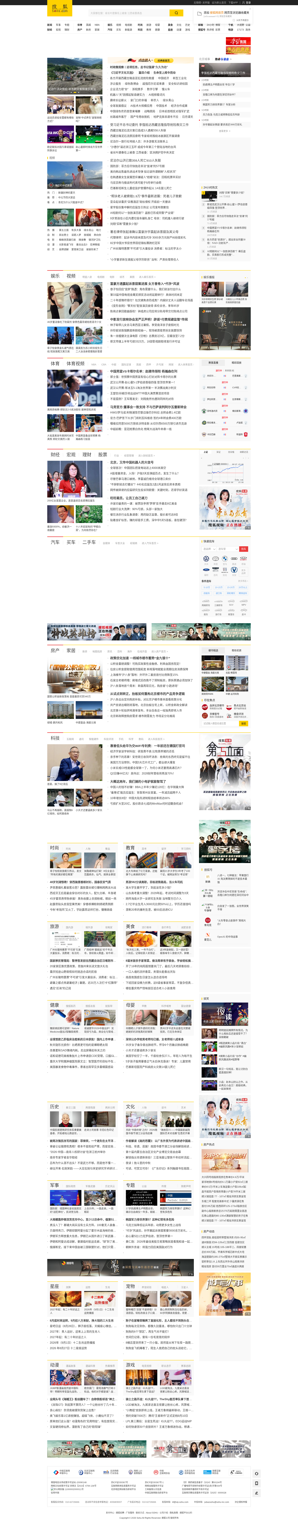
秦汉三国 (71, 1107)
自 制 (51, 234)
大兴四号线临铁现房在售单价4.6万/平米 (223, 1177)
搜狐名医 (90, 1006)
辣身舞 (83, 239)
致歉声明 (186, 1186)
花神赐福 (95, 244)
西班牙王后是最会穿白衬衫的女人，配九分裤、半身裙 (83, 893)
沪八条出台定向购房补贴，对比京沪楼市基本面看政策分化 (146, 699)
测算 (68, 1287)
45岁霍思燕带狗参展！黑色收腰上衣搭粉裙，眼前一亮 (83, 898)
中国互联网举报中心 (64, 1472)
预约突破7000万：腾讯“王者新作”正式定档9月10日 (157, 1415)
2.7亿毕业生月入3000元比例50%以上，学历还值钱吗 (158, 904)
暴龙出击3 (82, 244)
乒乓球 (159, 364)
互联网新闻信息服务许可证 (123, 1486)
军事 (58, 24)
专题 (66, 24)
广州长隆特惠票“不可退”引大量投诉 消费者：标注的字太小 (146, 248)
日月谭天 (187, 116)
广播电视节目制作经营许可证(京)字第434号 (202, 1486)
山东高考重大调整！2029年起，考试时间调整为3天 (157, 893)
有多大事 (76, 230)
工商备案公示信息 (153, 1489)
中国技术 (161, 105)
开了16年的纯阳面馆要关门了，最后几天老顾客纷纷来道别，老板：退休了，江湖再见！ (180, 966)
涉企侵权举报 (241, 1502)
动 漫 (51, 244)
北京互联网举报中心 (89, 1472)
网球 (170, 364)
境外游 (89, 927)
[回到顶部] (256, 1502)
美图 (132, 277)
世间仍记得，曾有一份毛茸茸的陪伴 (148, 1337)
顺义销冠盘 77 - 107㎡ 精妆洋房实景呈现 (224, 1196)
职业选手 (166, 1365)
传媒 (163, 1186)
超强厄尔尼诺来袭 (153, 83)
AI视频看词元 (157, 94)
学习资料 (186, 848)
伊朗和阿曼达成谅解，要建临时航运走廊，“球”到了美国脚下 (86, 1241)
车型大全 (120, 543)
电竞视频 (146, 1365)
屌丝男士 (64, 234)
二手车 (89, 542)
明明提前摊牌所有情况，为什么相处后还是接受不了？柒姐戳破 (233, 1033)
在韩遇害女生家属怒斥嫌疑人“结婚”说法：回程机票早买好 (145, 177)
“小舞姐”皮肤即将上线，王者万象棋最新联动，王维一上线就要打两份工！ (171, 1410)
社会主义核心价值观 (238, 41)
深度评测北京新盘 (241, 717)
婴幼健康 (186, 1006)
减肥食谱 (186, 927)
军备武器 (90, 1186)
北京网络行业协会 (114, 1472)
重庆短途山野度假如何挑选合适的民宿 (73, 971)
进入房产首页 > (159, 651)
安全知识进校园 (178, 83)
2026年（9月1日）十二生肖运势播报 (72, 1342)
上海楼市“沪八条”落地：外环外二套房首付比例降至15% (144, 674)
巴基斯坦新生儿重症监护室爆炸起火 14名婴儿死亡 (141, 188)
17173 (240, 29)
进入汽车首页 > (150, 543)
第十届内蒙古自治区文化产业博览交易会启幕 (153, 1152)
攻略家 (108, 927)
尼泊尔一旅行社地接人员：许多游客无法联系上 (139, 141)
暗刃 (98, 230)
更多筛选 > (243, 581)
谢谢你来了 (92, 249)
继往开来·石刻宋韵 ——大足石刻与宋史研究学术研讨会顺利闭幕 (89, 1168)
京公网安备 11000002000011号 (69, 1489)
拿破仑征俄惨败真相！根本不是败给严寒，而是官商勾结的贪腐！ (90, 1146)
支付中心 (110, 1513)
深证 (218, 452)
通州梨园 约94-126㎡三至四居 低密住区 (223, 1242)
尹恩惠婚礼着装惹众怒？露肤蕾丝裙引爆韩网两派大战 (83, 887)
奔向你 (97, 234)
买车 (118, 29)
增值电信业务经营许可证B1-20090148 (69, 1482)
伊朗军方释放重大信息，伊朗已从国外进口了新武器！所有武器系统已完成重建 (98, 1236)
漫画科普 (90, 1365)
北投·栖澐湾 (231, 673)
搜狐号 (207, 869)
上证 (206, 452)
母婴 (157, 24)
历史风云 (110, 1186)
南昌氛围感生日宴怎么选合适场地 (146, 977)
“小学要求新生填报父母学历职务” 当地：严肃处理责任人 (144, 259)
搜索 (243, 723)
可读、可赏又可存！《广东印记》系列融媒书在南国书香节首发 (164, 1168)
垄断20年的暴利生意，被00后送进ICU (149, 909)
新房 (88, 29)
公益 (248, 24)
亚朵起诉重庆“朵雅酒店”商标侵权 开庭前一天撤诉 (140, 201)
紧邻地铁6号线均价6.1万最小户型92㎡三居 (225, 1182)
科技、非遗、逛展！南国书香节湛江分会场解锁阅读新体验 (161, 1146)
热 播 (51, 230)
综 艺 (51, 249)
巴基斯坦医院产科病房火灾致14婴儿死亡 (151, 1066)
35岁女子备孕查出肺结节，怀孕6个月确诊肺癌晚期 (157, 1044)
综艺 (122, 277)
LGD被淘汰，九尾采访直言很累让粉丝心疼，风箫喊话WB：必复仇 (167, 1404)
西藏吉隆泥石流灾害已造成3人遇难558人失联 (138, 130)
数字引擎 (152, 89)
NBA (97, 24)
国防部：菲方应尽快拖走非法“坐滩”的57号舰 (137, 166)
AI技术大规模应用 (141, 105)
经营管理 (128, 455)
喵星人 (165, 1287)
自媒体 (106, 543)
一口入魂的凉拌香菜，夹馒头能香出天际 (150, 971)
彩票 (217, 29)
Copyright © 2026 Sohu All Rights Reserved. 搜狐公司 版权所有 (149, 1518)
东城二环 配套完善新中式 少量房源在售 (223, 1201)
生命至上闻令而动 (164, 72)
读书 (163, 1107)
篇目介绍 (144, 72)
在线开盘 (142, 651)
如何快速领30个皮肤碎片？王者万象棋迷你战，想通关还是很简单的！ (169, 1426)
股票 (102, 454)
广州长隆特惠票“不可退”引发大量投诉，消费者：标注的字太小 (88, 977)
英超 (88, 24)
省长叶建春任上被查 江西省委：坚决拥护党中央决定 (142, 152)
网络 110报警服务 (138, 1472)
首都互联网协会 (216, 1472)
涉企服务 (115, 83)
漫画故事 (71, 1365)
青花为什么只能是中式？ (71, 202)
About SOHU (152, 1513)
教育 (148, 29)
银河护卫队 (95, 239)
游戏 (187, 29)
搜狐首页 (59, 8)
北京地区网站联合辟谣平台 (123, 1489)
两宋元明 (110, 1107)
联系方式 (140, 1513)
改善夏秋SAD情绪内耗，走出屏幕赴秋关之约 (77, 1050)
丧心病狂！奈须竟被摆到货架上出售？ (73, 1410)
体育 (55, 363)
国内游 (69, 927)
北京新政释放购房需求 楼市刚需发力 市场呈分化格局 (142, 716)
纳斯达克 (244, 452)
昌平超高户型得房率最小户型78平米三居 (223, 1191)
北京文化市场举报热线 (190, 1472)
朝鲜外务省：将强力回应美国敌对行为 (149, 1247)
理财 (66, 29)
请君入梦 (76, 234)
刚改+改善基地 (216, 717)
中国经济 (163, 78)
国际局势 (71, 1186)
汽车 (55, 542)
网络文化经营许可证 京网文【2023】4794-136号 (73, 1486)
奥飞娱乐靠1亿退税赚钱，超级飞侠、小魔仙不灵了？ (82, 1415)
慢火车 (166, 89)
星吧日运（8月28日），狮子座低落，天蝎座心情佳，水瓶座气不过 (90, 1326)
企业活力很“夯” (119, 89)
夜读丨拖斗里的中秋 (138, 1163)
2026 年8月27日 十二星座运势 (68, 1348)
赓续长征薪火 (118, 100)
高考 (144, 848)
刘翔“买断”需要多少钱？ (125, 223)
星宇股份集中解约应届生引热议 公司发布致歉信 (139, 207)
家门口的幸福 (138, 100)
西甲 (148, 364)
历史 (187, 24)
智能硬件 (93, 739)
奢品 (107, 848)
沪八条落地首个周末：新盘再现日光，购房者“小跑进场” (144, 685)
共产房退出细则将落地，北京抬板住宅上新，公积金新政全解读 (148, 705)
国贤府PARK (207, 694)
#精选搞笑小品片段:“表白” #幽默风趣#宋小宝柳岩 (233, 1045)
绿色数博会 (132, 83)
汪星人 (184, 1287)
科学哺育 (166, 1006)
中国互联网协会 (165, 1472)
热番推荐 (110, 1365)
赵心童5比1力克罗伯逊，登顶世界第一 (149, 1236)
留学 (163, 848)
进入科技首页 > (156, 739)
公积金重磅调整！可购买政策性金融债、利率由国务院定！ (146, 663)
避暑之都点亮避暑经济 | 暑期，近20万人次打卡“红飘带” (83, 982)
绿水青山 (89, 230)
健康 (157, 29)
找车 (243, 549)
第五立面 (64, 230)
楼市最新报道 (240, 709)
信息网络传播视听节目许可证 (195, 1489)
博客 (217, 24)
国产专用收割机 (140, 116)
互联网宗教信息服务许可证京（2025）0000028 (204, 1493)
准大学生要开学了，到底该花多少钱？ (149, 887)
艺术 (183, 1107)
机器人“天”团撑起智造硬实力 (127, 94)
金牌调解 (64, 249)
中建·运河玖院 (232, 694)
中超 (113, 364)
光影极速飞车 (66, 244)
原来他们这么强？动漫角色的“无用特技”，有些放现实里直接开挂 (89, 1421)
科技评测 (108, 739)
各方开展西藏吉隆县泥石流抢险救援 (132, 78)
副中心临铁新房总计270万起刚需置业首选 (224, 1210)
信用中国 (55, 1493)
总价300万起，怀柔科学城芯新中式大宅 (223, 1252)
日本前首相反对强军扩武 (174, 111)
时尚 (54, 847)
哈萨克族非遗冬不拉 (165, 116)
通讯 (81, 739)
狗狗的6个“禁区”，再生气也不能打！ (148, 1331)
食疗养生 (166, 927)
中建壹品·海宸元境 (210, 673)
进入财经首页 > (146, 455)
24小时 (210, 24)
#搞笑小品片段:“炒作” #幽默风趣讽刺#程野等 (232, 1058)
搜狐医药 (71, 1006)
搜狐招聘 (120, 1513)
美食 (130, 926)
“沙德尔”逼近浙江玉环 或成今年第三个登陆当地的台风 (143, 147)
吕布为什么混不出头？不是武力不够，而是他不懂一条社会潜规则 (90, 1163)
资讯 (109, 651)
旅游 (148, 24)
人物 (88, 848)
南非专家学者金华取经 (63, 1157)
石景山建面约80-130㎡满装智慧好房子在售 (225, 1215)
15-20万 (231, 587)
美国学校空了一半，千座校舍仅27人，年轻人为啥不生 (159, 1055)
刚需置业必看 (216, 709)
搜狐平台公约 (186, 1513)
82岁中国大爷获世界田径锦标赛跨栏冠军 (135, 243)
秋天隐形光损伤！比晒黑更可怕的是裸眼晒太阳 (79, 1044)
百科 (119, 651)
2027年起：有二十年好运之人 (68, 1337)
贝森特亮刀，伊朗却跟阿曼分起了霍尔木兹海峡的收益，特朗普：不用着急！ (97, 1230)
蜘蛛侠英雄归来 (68, 239)
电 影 (51, 239)
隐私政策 (174, 1513)
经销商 (133, 543)
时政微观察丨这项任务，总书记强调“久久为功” (139, 67)
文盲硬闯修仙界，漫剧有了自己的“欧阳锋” (75, 1426)
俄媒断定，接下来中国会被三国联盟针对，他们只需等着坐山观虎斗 (91, 1247)
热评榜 (210, 29)
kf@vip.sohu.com (180, 1502)
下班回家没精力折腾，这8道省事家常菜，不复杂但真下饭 (161, 982)
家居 (97, 29)
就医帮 (108, 1006)
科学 (130, 739)
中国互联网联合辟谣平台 (156, 1493)
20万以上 (243, 587)
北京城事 (204, 59)
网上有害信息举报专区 (238, 50)
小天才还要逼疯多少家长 (141, 1050)
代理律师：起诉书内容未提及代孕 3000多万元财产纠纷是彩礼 (148, 237)
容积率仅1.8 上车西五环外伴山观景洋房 (223, 1261)
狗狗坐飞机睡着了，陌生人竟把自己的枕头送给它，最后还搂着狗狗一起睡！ (173, 1348)
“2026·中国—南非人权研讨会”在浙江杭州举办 (78, 1152)
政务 (248, 29)
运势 (88, 1287)
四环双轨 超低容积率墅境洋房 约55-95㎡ (224, 1237)
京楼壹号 (214, 714)
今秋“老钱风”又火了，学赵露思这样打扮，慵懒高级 (81, 909)
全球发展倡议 (118, 105)
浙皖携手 (137, 89)
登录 (248, 2)
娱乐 (55, 276)
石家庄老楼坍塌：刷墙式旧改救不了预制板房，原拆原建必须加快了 (151, 680)
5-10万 (207, 587)
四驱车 (207, 593)
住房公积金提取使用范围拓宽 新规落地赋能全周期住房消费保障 (149, 669)
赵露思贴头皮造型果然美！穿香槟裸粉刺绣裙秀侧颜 (81, 904)
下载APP (233, 2)
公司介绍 (164, 1513)
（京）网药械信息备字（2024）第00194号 (202, 1482)
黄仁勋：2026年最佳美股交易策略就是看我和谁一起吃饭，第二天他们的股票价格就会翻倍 (181, 1241)
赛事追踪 (186, 1365)
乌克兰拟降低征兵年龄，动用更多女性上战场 (153, 1225)
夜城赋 (88, 234)
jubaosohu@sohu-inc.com (216, 1502)
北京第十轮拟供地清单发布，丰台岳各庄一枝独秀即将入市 (146, 710)
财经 (55, 454)
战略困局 (149, 111)
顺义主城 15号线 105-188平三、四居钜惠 (224, 1247)
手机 (120, 739)
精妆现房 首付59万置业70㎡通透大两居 (223, 1266)
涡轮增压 (231, 593)
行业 (116, 455)
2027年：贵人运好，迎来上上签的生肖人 (75, 1331)
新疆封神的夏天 (66, 192)
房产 (55, 650)
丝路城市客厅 (118, 116)
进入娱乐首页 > (147, 277)
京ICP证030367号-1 (154, 1482)
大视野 (240, 24)
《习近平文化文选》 (122, 72)
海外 (129, 651)
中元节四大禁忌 (66, 197)
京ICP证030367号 (119, 1482)
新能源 (128, 29)
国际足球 (126, 364)
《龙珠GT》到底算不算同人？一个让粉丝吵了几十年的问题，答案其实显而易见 (98, 1404)
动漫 (179, 29)
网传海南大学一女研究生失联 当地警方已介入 (154, 898)
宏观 (58, 29)
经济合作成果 (179, 105)
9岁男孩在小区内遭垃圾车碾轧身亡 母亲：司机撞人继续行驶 (147, 218)
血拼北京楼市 (217, 705)
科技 (55, 738)
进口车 (219, 593)
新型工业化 (180, 78)
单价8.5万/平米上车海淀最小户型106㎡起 (224, 1186)
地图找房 (97, 651)
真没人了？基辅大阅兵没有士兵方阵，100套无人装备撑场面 (86, 1225)
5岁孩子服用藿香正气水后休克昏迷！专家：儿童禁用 (158, 1061)
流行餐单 (146, 927)
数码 (140, 739)
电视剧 (128, 24)
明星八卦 (87, 277)
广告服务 (130, 1513)
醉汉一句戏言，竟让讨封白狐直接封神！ (233, 1071)
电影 (112, 277)
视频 (118, 24)
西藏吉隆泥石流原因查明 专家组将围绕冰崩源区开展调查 (145, 136)
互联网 (70, 739)
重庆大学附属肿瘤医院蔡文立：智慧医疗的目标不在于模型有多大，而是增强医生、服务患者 (106, 1061)
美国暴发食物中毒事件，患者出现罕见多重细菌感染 (81, 1066)
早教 (144, 1006)
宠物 (130, 1286)
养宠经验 (146, 1287)
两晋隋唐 (90, 1107)
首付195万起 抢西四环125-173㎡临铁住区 (224, 1206)
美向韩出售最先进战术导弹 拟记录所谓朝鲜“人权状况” (143, 171)
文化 (179, 24)
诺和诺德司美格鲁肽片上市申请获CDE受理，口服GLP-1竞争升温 (90, 1055)
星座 (54, 1286)
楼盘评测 (239, 714)
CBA (103, 364)
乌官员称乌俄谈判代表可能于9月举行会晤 (135, 182)
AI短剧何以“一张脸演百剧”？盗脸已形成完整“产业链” (142, 212)
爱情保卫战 (77, 249)
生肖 (107, 1287)
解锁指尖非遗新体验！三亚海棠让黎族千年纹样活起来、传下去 (164, 1157)
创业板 (231, 452)
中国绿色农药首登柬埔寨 (125, 111)
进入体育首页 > (186, 364)
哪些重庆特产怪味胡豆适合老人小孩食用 (150, 988)
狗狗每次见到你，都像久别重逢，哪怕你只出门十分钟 (159, 1326)
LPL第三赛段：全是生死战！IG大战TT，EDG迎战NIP (159, 1421)
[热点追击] (223, 59)
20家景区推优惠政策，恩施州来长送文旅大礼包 (79, 966)
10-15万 (219, 587)
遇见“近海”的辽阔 (60, 988)
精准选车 (243, 593)
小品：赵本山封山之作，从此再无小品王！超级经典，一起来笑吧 (233, 1085)
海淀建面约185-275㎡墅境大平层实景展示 (224, 1256)
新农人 (155, 100)
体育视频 (76, 363)
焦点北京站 (240, 705)
